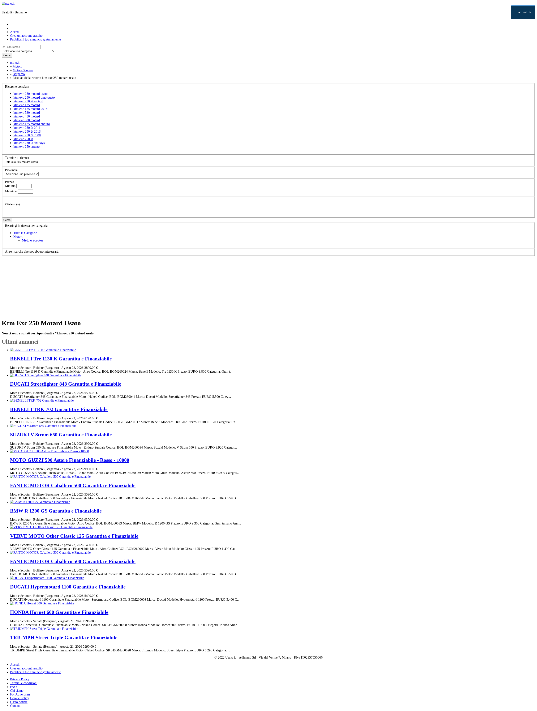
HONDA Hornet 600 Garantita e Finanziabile (59, 612)
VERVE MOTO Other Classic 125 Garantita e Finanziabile (74, 536)
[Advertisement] (127, 285)
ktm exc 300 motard (26, 120)
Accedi (15, 32)
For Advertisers (20, 694)
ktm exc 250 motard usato (30, 93)
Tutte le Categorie (25, 233)
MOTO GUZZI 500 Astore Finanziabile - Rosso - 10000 (69, 460)
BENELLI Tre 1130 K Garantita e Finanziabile (61, 358)
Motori (17, 236)
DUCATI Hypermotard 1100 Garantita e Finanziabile (68, 587)
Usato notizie (523, 12)
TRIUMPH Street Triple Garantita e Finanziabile (63, 637)
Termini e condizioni (23, 683)
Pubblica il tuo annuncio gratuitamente (35, 39)
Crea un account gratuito (26, 35)
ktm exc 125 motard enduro (31, 124)
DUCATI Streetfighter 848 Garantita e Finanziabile (65, 384)
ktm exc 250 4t (23, 139)
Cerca (6, 55)
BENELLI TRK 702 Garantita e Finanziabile (59, 409)
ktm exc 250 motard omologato (34, 97)
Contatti (15, 705)
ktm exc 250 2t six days (29, 143)
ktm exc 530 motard (26, 112)
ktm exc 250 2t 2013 (27, 131)
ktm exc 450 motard (26, 116)
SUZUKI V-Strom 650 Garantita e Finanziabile (61, 434)
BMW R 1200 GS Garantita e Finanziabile (56, 511)
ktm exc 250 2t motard (28, 101)
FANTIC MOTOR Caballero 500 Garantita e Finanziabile (73, 485)
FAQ (13, 687)
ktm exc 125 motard (26, 105)
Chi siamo (16, 690)
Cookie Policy (19, 698)
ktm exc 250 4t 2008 (27, 135)
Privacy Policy (19, 679)
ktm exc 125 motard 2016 (30, 109)
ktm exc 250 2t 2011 (26, 127)
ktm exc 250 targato (26, 146)
